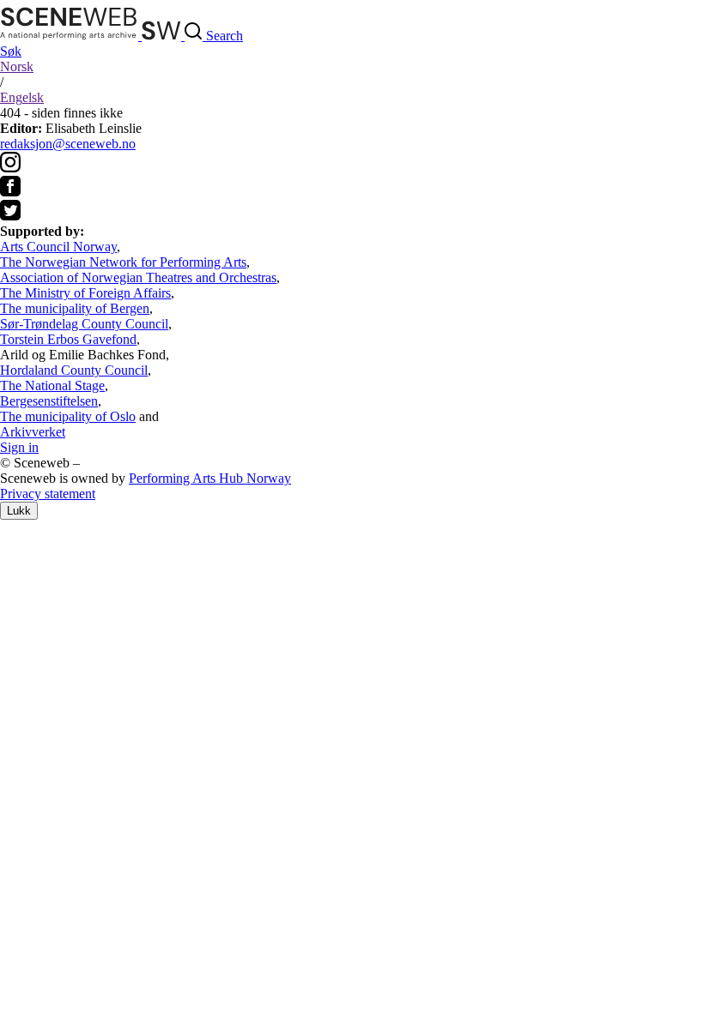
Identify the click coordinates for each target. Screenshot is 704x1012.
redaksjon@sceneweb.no (68, 143)
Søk (10, 51)
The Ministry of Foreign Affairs (85, 293)
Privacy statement (47, 493)
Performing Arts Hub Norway (210, 478)
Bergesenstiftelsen (49, 401)
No (16, 66)
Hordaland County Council (74, 370)
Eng (22, 97)
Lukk (19, 510)
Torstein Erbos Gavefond (68, 339)
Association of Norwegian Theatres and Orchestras (138, 277)
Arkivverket (32, 432)
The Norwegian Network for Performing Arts (123, 262)
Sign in (19, 447)
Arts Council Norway (58, 246)
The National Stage (52, 385)
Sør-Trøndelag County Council (84, 323)
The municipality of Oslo (68, 416)
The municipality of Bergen (74, 308)
